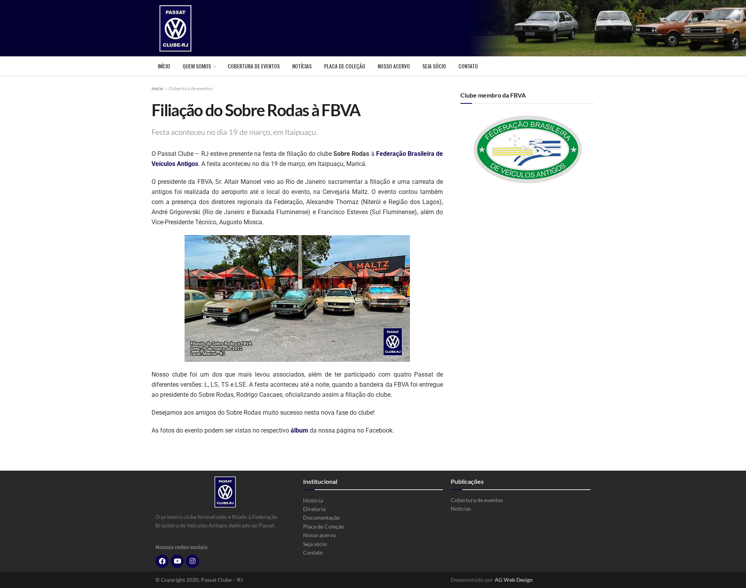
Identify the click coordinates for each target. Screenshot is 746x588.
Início (164, 66)
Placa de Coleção (344, 66)
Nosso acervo (394, 66)
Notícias (302, 66)
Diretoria (314, 509)
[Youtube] (177, 561)
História (313, 500)
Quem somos (197, 66)
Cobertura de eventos (254, 66)
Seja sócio (434, 66)
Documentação (321, 517)
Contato (468, 66)
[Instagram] (192, 561)
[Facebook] (162, 561)
